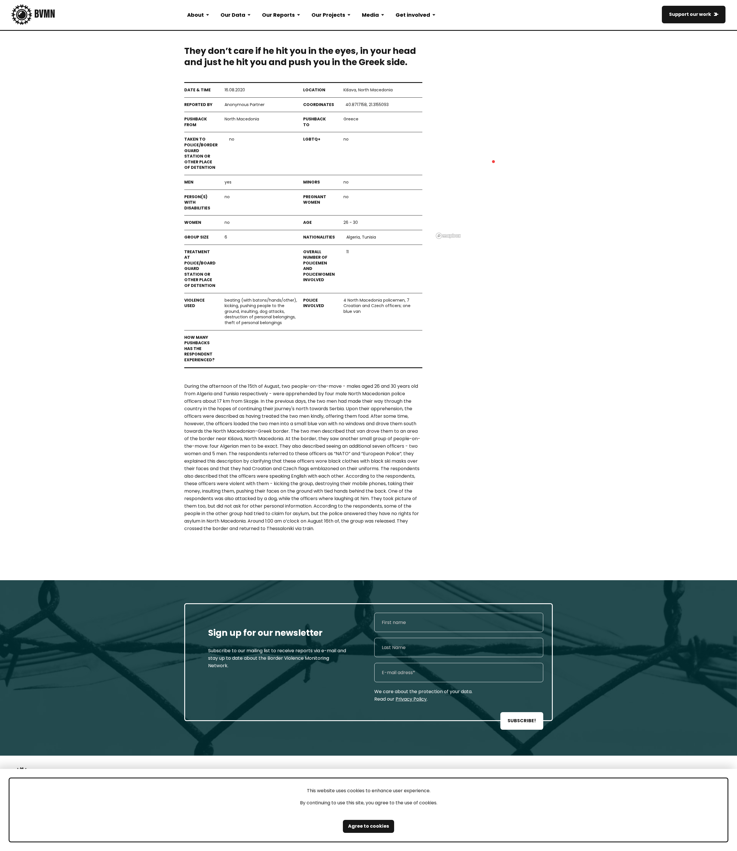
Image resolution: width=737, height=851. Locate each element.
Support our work (690, 14)
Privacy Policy (411, 699)
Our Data (233, 14)
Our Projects (328, 14)
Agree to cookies (368, 826)
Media (370, 14)
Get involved (413, 14)
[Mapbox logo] (448, 235)
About (195, 14)
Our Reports (278, 14)
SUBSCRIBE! (522, 720)
